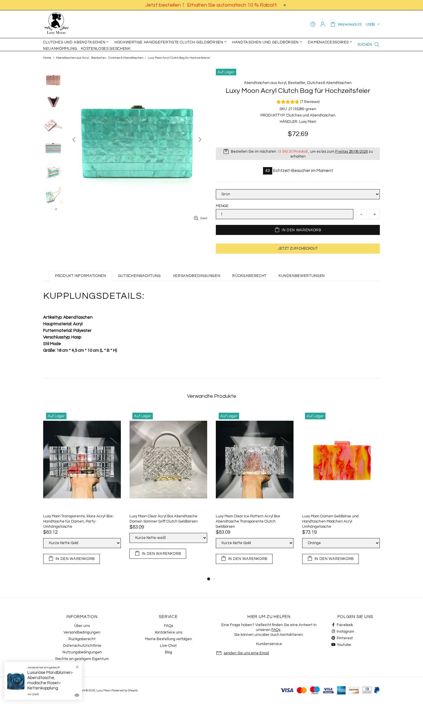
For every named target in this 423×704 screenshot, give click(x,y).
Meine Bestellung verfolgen (168, 639)
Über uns (82, 626)
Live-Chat (168, 646)
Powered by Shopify (124, 690)
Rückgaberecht (82, 639)
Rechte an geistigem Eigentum (82, 659)
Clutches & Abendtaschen (125, 57)
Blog (168, 652)
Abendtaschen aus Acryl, (72, 57)
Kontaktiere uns (168, 632)
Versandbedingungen (82, 632)
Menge (222, 206)
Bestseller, (98, 57)
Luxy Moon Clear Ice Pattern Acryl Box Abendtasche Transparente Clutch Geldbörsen (248, 521)
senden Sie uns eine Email (246, 653)
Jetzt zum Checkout (298, 248)
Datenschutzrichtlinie (82, 646)
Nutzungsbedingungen (82, 652)
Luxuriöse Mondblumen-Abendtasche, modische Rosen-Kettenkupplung (50, 680)
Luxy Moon (56, 24)
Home (47, 57)
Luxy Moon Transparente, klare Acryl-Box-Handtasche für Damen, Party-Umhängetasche (78, 521)
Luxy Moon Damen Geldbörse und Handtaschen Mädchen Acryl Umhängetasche (330, 521)
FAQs (168, 626)
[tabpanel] (82, 492)
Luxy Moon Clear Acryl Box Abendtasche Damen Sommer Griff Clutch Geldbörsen (163, 518)
